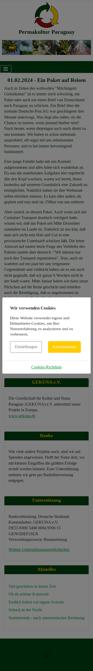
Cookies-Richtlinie (46, 367)
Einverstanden (64, 347)
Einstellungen (26, 347)
